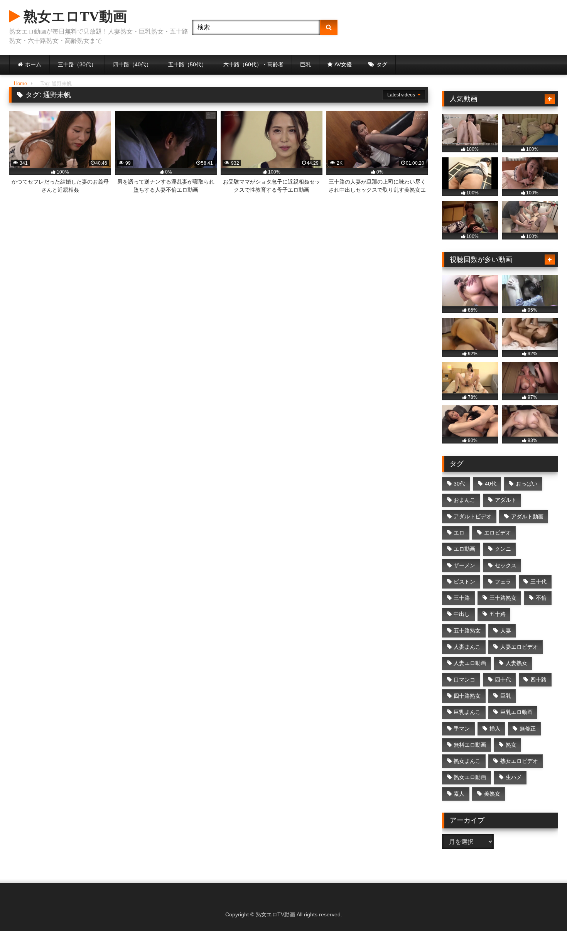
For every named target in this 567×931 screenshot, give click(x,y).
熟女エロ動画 (470, 777)
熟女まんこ (467, 761)
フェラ (503, 582)
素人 (459, 794)
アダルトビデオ (472, 516)
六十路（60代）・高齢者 (253, 64)
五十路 (497, 614)
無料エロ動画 (470, 745)
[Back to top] (543, 908)
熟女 (511, 745)
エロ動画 (464, 549)
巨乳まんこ (467, 712)
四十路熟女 (467, 696)
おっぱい (526, 484)
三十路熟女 (502, 598)
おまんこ (464, 500)
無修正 (528, 728)
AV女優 (343, 64)
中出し (462, 614)
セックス (505, 565)
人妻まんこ (467, 647)
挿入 (494, 728)
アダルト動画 (527, 516)
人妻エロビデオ (519, 647)
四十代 (503, 679)
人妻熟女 (516, 663)
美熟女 (492, 794)
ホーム (33, 64)
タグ (381, 64)
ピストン (464, 582)
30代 (459, 484)
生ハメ (514, 777)
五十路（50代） (187, 64)
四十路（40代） (132, 64)
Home (20, 83)
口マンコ (464, 679)
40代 (490, 484)
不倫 (541, 598)
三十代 (538, 582)
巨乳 (305, 64)
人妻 (505, 630)
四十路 (538, 679)
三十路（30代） (77, 64)
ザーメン (464, 565)
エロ (459, 533)
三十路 (462, 598)
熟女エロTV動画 (73, 16)
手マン (462, 728)
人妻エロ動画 (470, 663)
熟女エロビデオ (519, 761)
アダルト (505, 500)
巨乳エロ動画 (516, 712)
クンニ (503, 549)
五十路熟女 (467, 630)
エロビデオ (497, 533)
